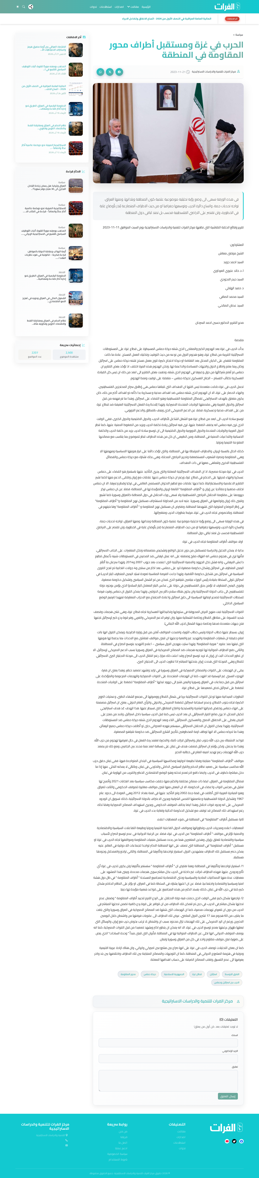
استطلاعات (106, 6)
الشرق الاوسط (232, 974)
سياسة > (238, 34)
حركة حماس (150, 974)
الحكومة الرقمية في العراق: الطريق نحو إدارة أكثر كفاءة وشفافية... (45, 277)
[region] (129, 19)
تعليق (235, 1067)
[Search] (23, 7)
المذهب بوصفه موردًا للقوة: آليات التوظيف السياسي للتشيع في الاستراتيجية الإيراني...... (43, 232)
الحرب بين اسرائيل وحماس (226, 982)
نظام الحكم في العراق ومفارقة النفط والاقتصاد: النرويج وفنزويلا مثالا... (46, 322)
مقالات (181, 1131)
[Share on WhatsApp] (100, 72)
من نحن (123, 1131)
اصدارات (119, 6)
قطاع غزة (197, 974)
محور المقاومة (128, 974)
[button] (115, 19)
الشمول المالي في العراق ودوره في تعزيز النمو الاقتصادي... (44, 300)
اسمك (234, 1035)
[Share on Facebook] (119, 72)
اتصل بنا (122, 1142)
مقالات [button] (134, 6)
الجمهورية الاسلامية (174, 974)
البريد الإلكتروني (230, 1051)
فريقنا (123, 1137)
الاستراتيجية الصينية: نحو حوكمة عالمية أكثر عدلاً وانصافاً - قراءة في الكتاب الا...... (44, 210)
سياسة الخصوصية (117, 1153)
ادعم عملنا (121, 1148)
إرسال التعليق (228, 1096)
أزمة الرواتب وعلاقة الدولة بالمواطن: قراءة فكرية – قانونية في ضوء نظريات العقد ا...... (45, 255)
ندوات (93, 6)
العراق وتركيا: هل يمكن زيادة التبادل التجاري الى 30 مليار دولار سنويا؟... (47, 187)
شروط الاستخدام (118, 1159)
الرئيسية (146, 6)
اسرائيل (213, 974)
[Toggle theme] (17, 7)
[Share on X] (110, 72)
